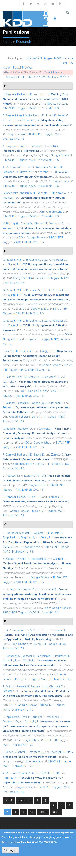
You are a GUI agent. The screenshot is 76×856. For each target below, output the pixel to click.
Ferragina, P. (38, 716)
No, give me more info (42, 841)
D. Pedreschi (10, 475)
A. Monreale (10, 167)
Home (7, 42)
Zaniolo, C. (57, 454)
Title (15, 67)
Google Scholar (57, 103)
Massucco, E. (54, 716)
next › (43, 811)
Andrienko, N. (43, 167)
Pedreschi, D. (25, 94)
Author (7, 67)
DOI (41, 211)
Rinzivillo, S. (10, 120)
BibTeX (33, 58)
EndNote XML (45, 108)
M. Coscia (8, 558)
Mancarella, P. (21, 146)
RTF (40, 58)
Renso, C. (63, 115)
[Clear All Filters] (53, 72)
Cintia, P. (25, 716)
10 (31, 811)
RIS (71, 63)
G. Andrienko (10, 193)
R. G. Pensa (9, 630)
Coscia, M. (27, 223)
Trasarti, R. (29, 120)
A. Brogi (7, 146)
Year (31, 67)
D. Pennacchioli (12, 589)
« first (9, 800)
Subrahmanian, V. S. (35, 475)
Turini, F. (44, 94)
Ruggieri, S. (48, 351)
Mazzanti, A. (37, 752)
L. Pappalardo (11, 716)
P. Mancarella (10, 351)
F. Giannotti (9, 94)
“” (35, 99)
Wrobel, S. (46, 171)
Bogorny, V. (10, 777)
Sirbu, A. (46, 259)
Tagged (48, 58)
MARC (58, 58)
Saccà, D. (39, 454)
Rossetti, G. (23, 402)
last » (56, 811)
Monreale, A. (59, 193)
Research (23, 42)
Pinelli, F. (51, 115)
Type (25, 67)
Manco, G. (23, 496)
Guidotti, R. (40, 532)
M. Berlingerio (11, 223)
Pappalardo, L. (39, 402)
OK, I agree (10, 850)
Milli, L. (21, 259)
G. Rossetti (9, 259)
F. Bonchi (8, 752)
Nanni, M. (22, 115)
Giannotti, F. (59, 167)
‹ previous (24, 800)
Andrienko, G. (26, 167)
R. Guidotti (9, 377)
